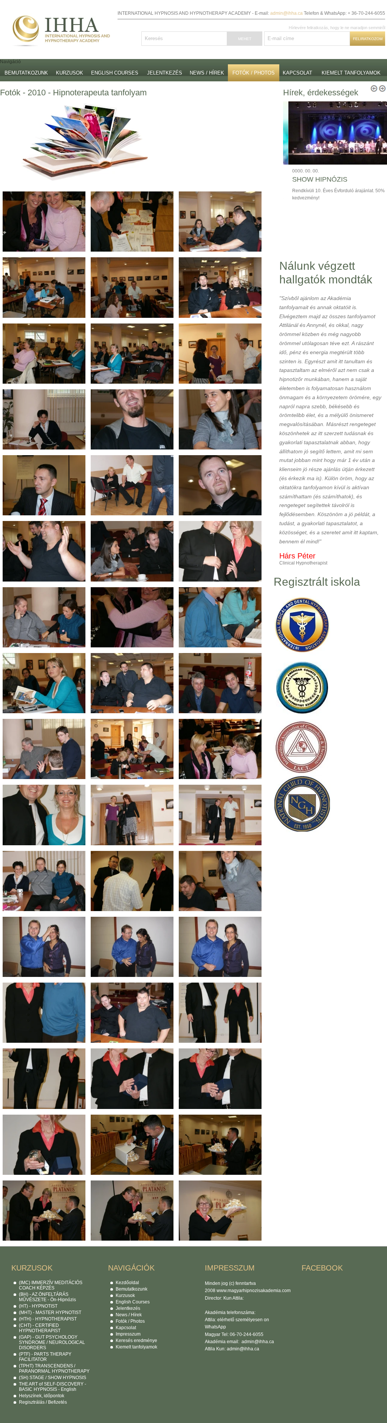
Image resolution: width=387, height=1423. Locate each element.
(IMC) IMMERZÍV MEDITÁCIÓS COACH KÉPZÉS (50, 1285)
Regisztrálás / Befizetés (43, 1402)
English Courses (114, 73)
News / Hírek (207, 73)
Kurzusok (69, 73)
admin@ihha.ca (286, 13)
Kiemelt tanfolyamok (351, 73)
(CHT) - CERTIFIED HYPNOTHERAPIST (39, 1328)
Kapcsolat (297, 73)
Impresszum (128, 1334)
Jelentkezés (164, 73)
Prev (374, 116)
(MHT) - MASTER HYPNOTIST (50, 1312)
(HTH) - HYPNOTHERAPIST (48, 1319)
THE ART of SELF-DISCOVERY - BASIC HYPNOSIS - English (52, 1386)
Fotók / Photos (253, 73)
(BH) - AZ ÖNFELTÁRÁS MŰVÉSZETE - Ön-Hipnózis (47, 1297)
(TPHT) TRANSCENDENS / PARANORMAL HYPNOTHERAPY (54, 1368)
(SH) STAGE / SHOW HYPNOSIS (52, 1377)
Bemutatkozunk (26, 73)
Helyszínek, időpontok (41, 1395)
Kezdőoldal (127, 1282)
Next (382, 116)
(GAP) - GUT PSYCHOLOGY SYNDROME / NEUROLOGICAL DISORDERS (52, 1342)
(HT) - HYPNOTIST (38, 1306)
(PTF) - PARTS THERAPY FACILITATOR (45, 1356)
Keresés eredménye (136, 1340)
